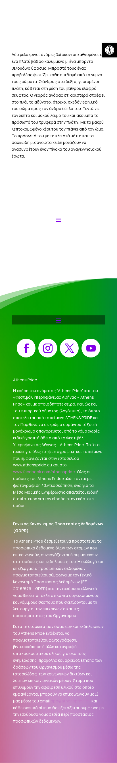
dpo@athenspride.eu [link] (71, 701)
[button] (58, 219)
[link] (109, 50)
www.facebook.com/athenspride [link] (44, 471)
